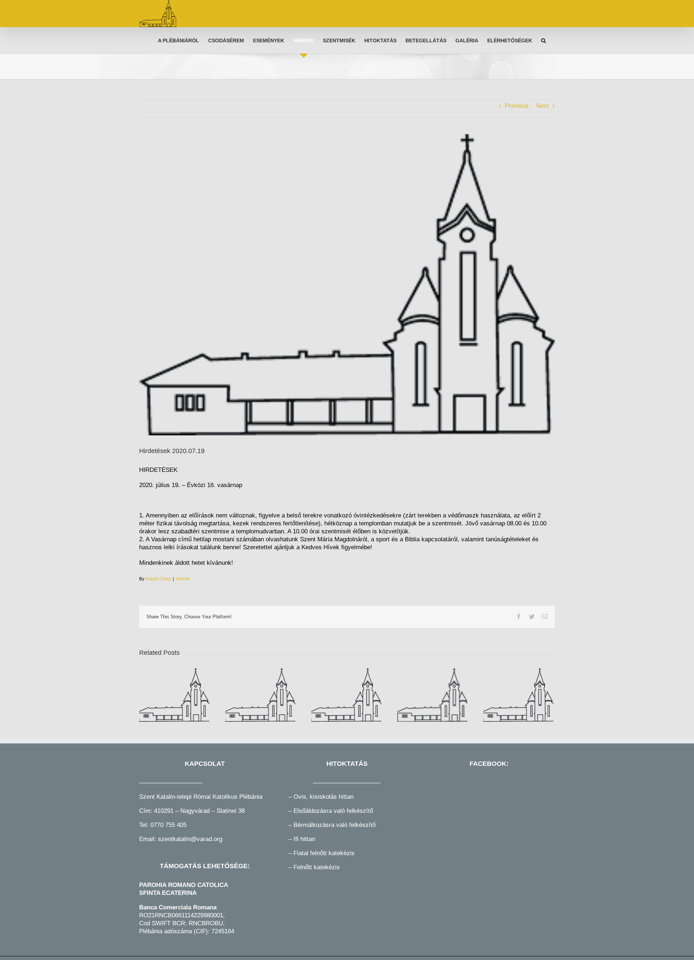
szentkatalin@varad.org (190, 839)
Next (542, 105)
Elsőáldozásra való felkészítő (333, 810)
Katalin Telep (158, 578)
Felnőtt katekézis (317, 867)
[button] (543, 40)
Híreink (183, 578)
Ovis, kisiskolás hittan (324, 796)
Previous (517, 105)
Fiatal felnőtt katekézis (324, 853)
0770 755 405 (168, 825)
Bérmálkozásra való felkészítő (335, 825)
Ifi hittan (303, 839)
